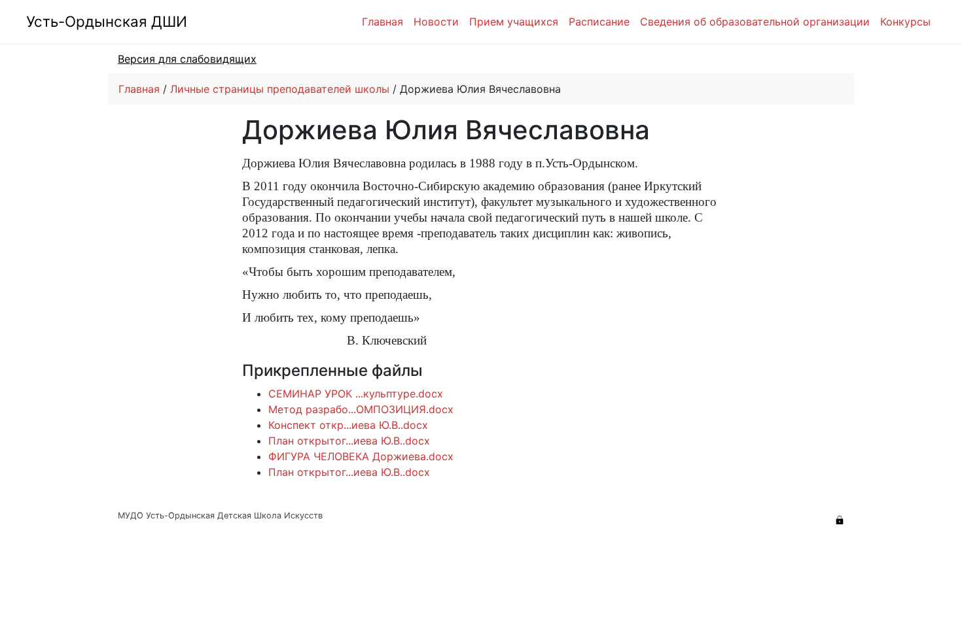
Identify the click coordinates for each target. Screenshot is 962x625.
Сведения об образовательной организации (755, 21)
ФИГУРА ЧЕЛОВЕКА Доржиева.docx (361, 456)
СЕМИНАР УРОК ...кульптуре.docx (355, 393)
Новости (436, 21)
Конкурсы (905, 21)
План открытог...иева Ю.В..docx (349, 440)
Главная (382, 21)
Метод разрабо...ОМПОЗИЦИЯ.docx (361, 409)
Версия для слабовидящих (187, 58)
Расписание (599, 21)
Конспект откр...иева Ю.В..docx (348, 424)
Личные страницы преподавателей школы (279, 88)
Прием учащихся (513, 21)
